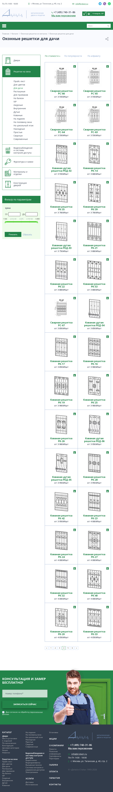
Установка (53, 732)
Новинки (6, 752)
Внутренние (20, 108)
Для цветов (19, 84)
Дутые (17, 112)
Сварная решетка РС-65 (94, 92)
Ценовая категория (10, 748)
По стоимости (52, 56)
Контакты (55, 784)
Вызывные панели (34, 765)
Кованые (18, 115)
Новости (52, 749)
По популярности (73, 56)
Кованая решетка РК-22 (61, 285)
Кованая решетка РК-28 (94, 478)
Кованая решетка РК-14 (94, 169)
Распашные (19, 91)
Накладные (19, 128)
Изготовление (32, 784)
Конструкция (7, 745)
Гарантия (54, 778)
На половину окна (23, 122)
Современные (21, 139)
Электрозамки (32, 772)
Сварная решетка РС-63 (94, 131)
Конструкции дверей (20, 184)
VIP (15, 101)
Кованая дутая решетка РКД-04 (94, 324)
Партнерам (54, 758)
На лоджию (19, 118)
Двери (5, 736)
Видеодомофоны (33, 762)
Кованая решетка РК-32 (61, 594)
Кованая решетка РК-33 (94, 633)
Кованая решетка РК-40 (94, 594)
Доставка (30, 782)
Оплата (53, 771)
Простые (18, 132)
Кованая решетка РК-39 (94, 208)
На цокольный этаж (23, 125)
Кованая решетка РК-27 (94, 555)
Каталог (7, 732)
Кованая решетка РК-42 (61, 517)
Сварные (18, 135)
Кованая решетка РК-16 (94, 362)
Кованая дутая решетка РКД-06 (94, 439)
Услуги (30, 778)
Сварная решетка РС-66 (61, 92)
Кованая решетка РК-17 (61, 362)
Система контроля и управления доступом (35, 768)
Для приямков (21, 94)
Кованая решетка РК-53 (94, 285)
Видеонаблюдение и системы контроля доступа (35, 755)
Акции (5, 750)
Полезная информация (55, 752)
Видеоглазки (31, 760)
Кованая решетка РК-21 (94, 246)
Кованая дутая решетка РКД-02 (61, 169)
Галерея (53, 764)
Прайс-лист (19, 81)
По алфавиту (94, 56)
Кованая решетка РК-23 (94, 517)
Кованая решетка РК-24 (61, 555)
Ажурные (18, 105)
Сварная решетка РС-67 (61, 324)
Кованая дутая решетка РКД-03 (61, 246)
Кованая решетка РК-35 (61, 208)
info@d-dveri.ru (81, 4)
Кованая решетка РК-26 (61, 439)
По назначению (9, 743)
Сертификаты (55, 756)
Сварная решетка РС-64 (61, 131)
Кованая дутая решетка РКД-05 (61, 478)
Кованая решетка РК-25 (94, 401)
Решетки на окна (10, 759)
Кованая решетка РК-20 (61, 633)
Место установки (9, 738)
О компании (56, 745)
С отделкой (7, 741)
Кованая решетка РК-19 (61, 401)
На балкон (19, 98)
